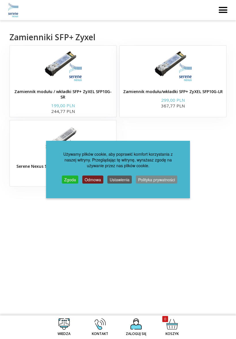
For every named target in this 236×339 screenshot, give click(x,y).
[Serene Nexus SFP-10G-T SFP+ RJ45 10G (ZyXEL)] (63, 140)
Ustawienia (120, 179)
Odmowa (93, 179)
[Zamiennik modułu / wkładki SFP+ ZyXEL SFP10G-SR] (63, 66)
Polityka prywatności (156, 179)
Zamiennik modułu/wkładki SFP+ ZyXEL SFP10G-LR (173, 91)
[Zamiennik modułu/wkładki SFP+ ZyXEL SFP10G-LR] (173, 66)
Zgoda (70, 179)
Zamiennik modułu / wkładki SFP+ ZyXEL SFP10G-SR (63, 94)
